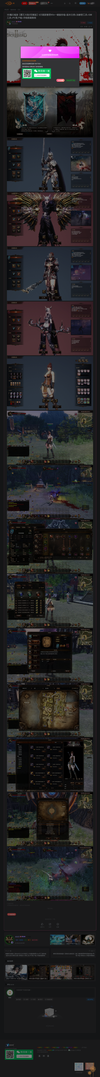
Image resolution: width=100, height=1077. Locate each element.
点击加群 (60, 80)
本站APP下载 (71, 80)
